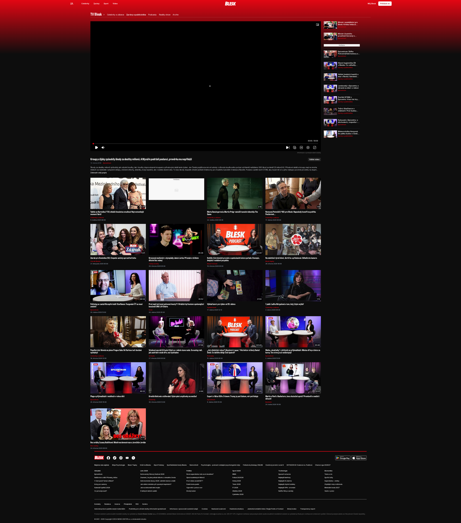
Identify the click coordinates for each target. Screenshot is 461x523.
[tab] (97, 14)
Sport (106, 4)
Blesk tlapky (269, 261)
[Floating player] (317, 24)
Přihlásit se (385, 4)
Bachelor (268, 402)
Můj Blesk (372, 4)
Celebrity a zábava (97, 217)
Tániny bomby (154, 264)
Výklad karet (211, 307)
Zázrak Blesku (95, 261)
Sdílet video (314, 159)
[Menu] (71, 3)
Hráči (150, 310)
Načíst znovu (206, 93)
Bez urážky (94, 446)
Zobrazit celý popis (98, 173)
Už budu (152, 356)
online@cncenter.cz (216, 514)
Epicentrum (107, 163)
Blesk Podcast (212, 264)
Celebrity (85, 4)
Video (115, 4)
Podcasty (210, 356)
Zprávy (96, 4)
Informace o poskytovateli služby (309, 153)
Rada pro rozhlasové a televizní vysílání (312, 514)
